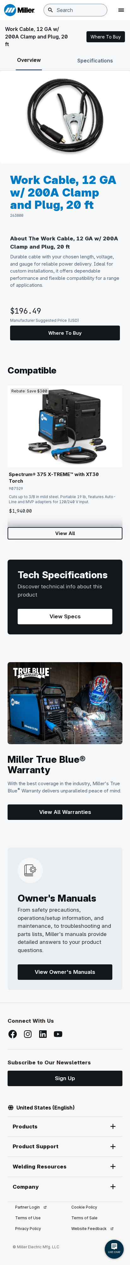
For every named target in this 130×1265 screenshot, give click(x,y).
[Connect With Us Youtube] (58, 1034)
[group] (65, 117)
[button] (105, 37)
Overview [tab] (29, 60)
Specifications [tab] (95, 60)
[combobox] (75, 10)
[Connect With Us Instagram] (28, 1034)
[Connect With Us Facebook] (13, 1034)
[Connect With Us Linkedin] (43, 1034)
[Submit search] (50, 10)
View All (65, 533)
